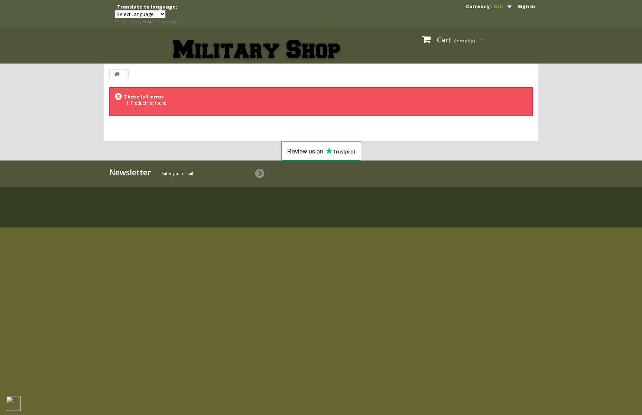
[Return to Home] (117, 74)
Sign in (526, 6)
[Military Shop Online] (257, 49)
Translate (167, 21)
